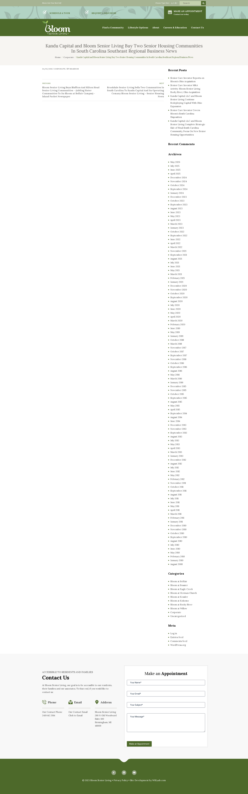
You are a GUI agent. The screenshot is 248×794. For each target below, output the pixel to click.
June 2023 (175, 212)
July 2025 (174, 166)
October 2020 (177, 293)
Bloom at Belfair (178, 581)
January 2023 (177, 227)
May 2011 (174, 506)
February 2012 (177, 479)
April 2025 (175, 173)
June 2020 (175, 309)
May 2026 (175, 162)
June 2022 (175, 239)
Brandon (74, 69)
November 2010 (178, 529)
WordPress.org (178, 645)
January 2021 (176, 282)
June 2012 (175, 471)
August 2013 (176, 436)
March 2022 (176, 247)
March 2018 (176, 343)
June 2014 (175, 421)
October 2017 (177, 351)
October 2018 (177, 340)
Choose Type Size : (162, 3)
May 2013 (175, 444)
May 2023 (175, 216)
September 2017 (178, 355)
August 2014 (176, 417)
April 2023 (175, 220)
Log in (173, 633)
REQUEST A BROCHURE (104, 13)
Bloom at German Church (183, 593)
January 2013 (176, 456)
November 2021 (178, 251)
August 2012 (176, 463)
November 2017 (178, 347)
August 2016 (176, 371)
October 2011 (176, 487)
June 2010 (175, 548)
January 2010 (176, 560)
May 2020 (175, 312)
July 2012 (174, 467)
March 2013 (176, 452)
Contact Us (197, 27)
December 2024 (178, 177)
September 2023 (178, 204)
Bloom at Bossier (179, 585)
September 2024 (178, 189)
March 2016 (176, 378)
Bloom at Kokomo (179, 600)
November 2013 (178, 429)
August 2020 (176, 301)
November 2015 (178, 390)
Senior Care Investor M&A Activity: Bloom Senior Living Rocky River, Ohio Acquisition (185, 89)
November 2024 (178, 181)
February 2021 (177, 278)
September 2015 (178, 398)
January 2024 (177, 193)
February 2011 (177, 517)
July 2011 (174, 498)
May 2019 (175, 332)
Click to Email (75, 715)
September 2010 (178, 537)
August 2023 (176, 208)
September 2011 (178, 490)
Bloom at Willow (178, 608)
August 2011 (176, 494)
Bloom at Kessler (179, 597)
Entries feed (176, 637)
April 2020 (175, 316)
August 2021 (176, 258)
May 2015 (175, 405)
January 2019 (176, 336)
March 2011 (175, 514)
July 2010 (174, 545)
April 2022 (175, 243)
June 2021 (175, 266)
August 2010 (176, 541)
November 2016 (178, 359)
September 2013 (178, 432)
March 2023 (176, 224)
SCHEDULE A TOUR (60, 13)
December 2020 (178, 285)
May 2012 (175, 475)
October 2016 (177, 363)
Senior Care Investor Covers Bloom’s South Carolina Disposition (185, 113)
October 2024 (177, 185)
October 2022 (177, 231)
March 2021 (176, 274)
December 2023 (178, 196)
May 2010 (175, 552)
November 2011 (178, 483)
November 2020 (178, 289)
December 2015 (178, 386)
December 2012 (178, 459)
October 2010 (177, 533)
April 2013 (175, 448)
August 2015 (176, 401)
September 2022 (178, 235)
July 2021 (174, 262)
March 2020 (176, 320)
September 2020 (178, 297)
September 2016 (178, 367)
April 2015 (175, 409)
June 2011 (175, 502)
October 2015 (177, 394)
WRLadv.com (159, 780)
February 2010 (177, 556)
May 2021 (175, 270)
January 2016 (176, 382)
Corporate (59, 69)
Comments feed (178, 641)
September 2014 (178, 413)
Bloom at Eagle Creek (181, 589)
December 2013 (178, 425)
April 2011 (175, 510)
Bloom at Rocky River (181, 604)
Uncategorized (178, 616)
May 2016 (175, 374)
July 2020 (175, 305)
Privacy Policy (121, 780)
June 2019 (175, 328)
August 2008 (176, 564)
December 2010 (178, 525)
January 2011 (176, 521)
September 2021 (178, 254)
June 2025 (175, 169)
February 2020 (177, 324)
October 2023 (177, 200)
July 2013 (174, 440)
